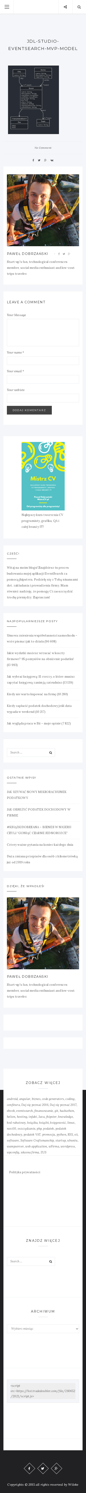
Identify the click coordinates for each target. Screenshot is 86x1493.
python (61, 1134)
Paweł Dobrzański (27, 254)
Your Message (16, 315)
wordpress (68, 1146)
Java (42, 1117)
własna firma (30, 1152)
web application (36, 1146)
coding (70, 1099)
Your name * (15, 352)
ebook (11, 1111)
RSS (70, 1134)
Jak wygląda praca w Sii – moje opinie (34, 723)
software (13, 1140)
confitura (13, 1105)
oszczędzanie (26, 1129)
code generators (53, 1099)
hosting (22, 1117)
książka (32, 1123)
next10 (11, 1129)
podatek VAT (32, 1134)
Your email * (15, 371)
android (12, 1099)
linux (71, 1123)
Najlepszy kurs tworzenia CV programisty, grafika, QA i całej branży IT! (42, 521)
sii (76, 1134)
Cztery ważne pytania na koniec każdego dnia (40, 845)
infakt (33, 1117)
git (56, 1111)
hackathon (67, 1111)
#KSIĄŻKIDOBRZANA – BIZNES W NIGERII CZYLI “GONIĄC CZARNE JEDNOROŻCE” (39, 830)
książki (44, 1123)
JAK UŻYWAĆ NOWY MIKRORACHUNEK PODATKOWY (37, 795)
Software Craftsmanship (37, 1140)
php (39, 1129)
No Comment (43, 147)
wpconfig (13, 1152)
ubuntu (72, 1140)
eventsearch (24, 1111)
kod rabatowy (16, 1123)
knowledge (65, 1117)
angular (24, 1099)
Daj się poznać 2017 (63, 1105)
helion (11, 1117)
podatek (48, 1129)
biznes (36, 1099)
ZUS (44, 1152)
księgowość (58, 1123)
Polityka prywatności (24, 1172)
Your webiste (16, 390)
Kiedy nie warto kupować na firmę (31, 694)
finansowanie (43, 1111)
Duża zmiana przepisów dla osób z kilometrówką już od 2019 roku (42, 859)
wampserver (15, 1146)
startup (60, 1140)
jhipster (51, 1117)
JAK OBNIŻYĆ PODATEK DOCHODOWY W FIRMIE (38, 812)
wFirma (54, 1146)
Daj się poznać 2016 (34, 1105)
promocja (48, 1134)
